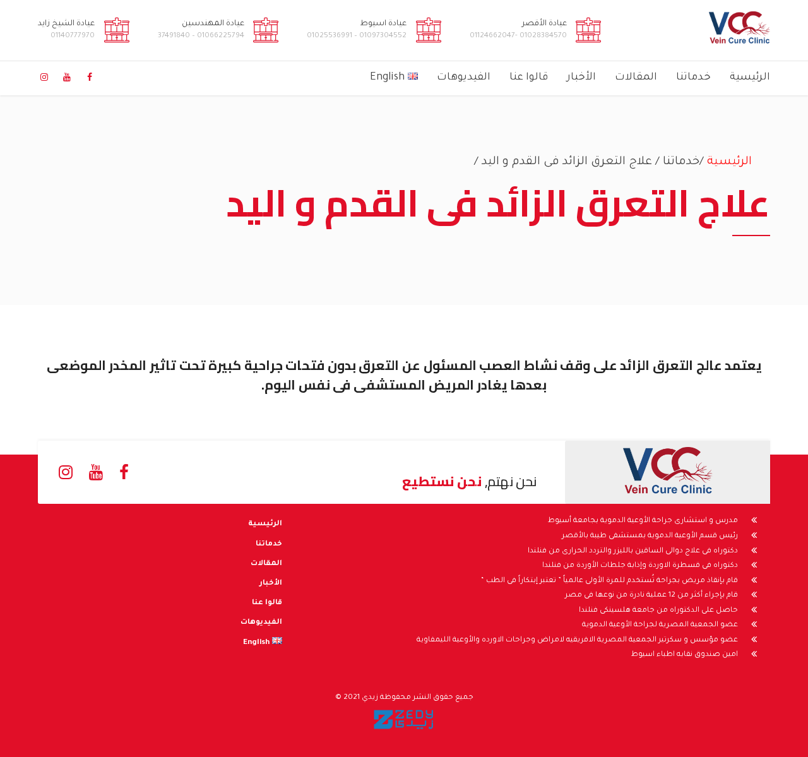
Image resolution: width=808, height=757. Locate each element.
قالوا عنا (528, 77)
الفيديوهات (463, 77)
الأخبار (581, 77)
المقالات (636, 77)
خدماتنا (693, 77)
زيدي (370, 698)
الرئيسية (750, 77)
